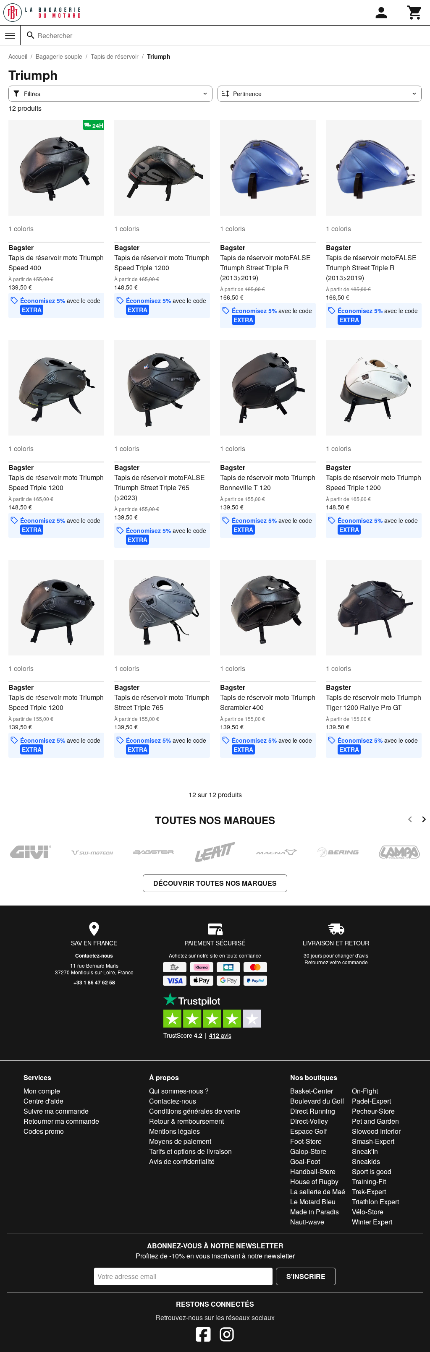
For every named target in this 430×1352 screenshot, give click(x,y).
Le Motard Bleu (313, 1201)
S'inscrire (305, 1276)
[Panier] (414, 12)
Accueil (17, 56)
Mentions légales (174, 1131)
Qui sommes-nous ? (179, 1091)
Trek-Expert (369, 1191)
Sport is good (371, 1171)
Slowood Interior (376, 1131)
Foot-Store (306, 1141)
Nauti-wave (307, 1222)
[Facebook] (203, 1335)
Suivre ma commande (56, 1111)
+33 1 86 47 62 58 (94, 982)
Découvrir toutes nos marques (215, 883)
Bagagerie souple (59, 56)
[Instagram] (226, 1335)
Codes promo (44, 1131)
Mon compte (42, 1091)
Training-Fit (369, 1181)
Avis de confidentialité (182, 1161)
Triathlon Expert (375, 1201)
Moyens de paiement (180, 1141)
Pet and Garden (375, 1121)
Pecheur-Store (373, 1111)
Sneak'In (365, 1151)
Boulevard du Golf (317, 1101)
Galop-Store (308, 1151)
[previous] (410, 820)
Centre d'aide (43, 1101)
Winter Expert (372, 1222)
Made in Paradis (314, 1211)
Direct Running (312, 1111)
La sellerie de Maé (317, 1191)
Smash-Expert (373, 1141)
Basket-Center (311, 1091)
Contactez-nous (94, 955)
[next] (424, 820)
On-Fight (365, 1091)
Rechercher (54, 35)
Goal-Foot (305, 1161)
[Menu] (10, 36)
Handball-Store (313, 1171)
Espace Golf (308, 1131)
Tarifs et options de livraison (190, 1151)
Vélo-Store (367, 1211)
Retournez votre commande (336, 962)
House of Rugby (314, 1181)
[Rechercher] (31, 35)
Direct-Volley (309, 1121)
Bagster (21, 247)
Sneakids (366, 1161)
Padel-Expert (371, 1101)
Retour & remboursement (186, 1121)
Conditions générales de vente (194, 1111)
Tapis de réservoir (115, 56)
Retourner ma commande (61, 1121)
